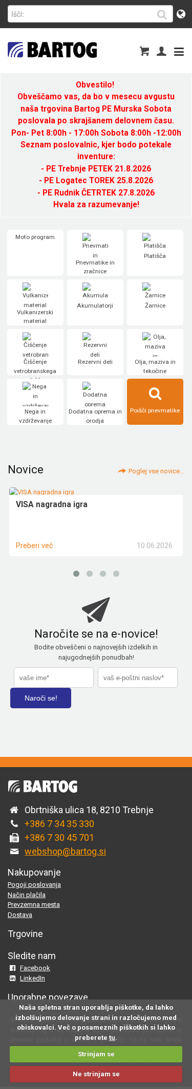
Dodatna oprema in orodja (95, 416)
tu (112, 1037)
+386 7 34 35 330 (59, 823)
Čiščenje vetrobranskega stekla (35, 370)
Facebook (35, 968)
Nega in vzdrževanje (35, 416)
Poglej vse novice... (156, 471)
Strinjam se (96, 1054)
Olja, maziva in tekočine (155, 366)
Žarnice (155, 305)
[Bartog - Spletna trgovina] (51, 64)
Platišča (155, 255)
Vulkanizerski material (35, 317)
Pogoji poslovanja (34, 884)
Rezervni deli (95, 361)
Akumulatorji (95, 305)
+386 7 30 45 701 (59, 837)
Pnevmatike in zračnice (95, 267)
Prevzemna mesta (34, 904)
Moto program (35, 237)
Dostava (20, 915)
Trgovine (25, 933)
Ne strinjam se (96, 1074)
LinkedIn (32, 978)
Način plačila (27, 895)
